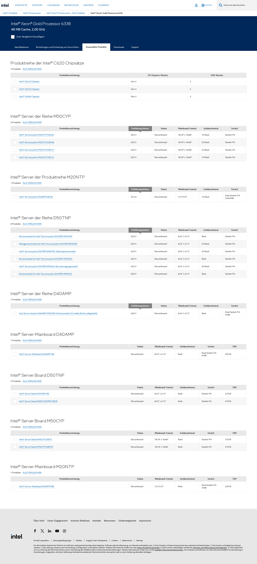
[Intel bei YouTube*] (57, 531)
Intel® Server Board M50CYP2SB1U (35, 439)
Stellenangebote (127, 520)
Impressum (145, 520)
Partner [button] (88, 5)
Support (135, 47)
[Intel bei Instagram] (64, 531)
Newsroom (109, 520)
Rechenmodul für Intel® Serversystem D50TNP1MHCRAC (46, 258)
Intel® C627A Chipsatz (29, 89)
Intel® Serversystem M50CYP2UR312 (36, 150)
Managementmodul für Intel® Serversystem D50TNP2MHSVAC (48, 243)
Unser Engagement (57, 520)
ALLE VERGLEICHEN (32, 69)
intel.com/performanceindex (148, 547)
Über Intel (39, 520)
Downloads (119, 47)
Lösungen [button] (53, 5)
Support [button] (37, 5)
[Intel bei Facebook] (34, 531)
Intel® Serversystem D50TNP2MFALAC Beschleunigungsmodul (48, 266)
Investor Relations (80, 520)
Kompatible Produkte (96, 47)
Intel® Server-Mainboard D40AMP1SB (36, 354)
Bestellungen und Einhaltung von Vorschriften (57, 47)
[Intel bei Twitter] (42, 531)
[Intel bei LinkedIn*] (49, 531)
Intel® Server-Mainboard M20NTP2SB (36, 486)
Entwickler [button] (71, 5)
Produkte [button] (21, 5)
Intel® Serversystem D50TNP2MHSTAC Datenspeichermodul (47, 251)
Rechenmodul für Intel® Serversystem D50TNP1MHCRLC (45, 273)
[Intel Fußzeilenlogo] (17, 536)
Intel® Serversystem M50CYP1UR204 (36, 134)
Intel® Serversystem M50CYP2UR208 (36, 142)
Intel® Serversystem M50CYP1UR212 (36, 157)
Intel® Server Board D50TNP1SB (34, 393)
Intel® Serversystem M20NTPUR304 (36, 196)
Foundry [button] (103, 5)
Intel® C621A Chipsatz (29, 81)
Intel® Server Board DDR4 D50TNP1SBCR (38, 401)
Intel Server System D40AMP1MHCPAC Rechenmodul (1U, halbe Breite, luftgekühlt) (58, 313)
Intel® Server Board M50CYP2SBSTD (36, 447)
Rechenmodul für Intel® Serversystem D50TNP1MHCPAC (45, 236)
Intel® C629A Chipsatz (29, 96)
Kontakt (97, 520)
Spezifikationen (22, 47)
